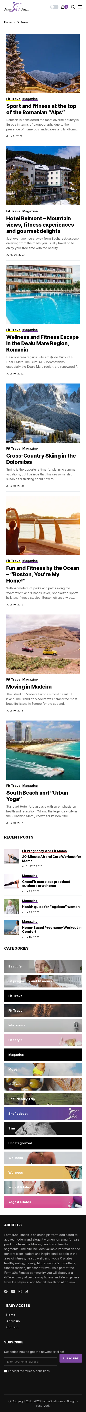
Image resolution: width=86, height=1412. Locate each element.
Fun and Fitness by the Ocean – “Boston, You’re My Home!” (42, 574)
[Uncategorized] (43, 1143)
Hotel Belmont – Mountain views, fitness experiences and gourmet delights (40, 224)
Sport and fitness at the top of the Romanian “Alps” (41, 109)
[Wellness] (43, 1158)
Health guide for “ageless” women (51, 907)
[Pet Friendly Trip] (43, 1099)
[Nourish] (43, 1084)
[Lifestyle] (43, 1040)
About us (13, 1321)
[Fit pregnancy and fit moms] (43, 981)
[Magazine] (43, 1054)
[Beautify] (43, 966)
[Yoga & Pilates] (43, 1187)
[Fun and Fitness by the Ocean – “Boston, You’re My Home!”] (43, 525)
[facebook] (6, 1291)
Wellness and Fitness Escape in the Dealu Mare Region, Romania (42, 343)
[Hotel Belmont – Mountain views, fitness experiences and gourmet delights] (43, 176)
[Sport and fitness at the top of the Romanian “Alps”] (43, 63)
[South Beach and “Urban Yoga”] (43, 750)
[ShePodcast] (43, 1113)
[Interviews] (43, 1025)
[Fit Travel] (43, 996)
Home (8, 22)
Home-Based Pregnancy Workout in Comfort (51, 929)
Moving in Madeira (29, 686)
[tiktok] (26, 1291)
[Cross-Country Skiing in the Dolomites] (43, 413)
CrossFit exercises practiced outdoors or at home (46, 884)
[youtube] (13, 1291)
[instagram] (20, 1291)
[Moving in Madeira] (43, 644)
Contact (12, 1327)
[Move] (43, 1069)
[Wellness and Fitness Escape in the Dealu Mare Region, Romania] (43, 294)
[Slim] (43, 1128)
